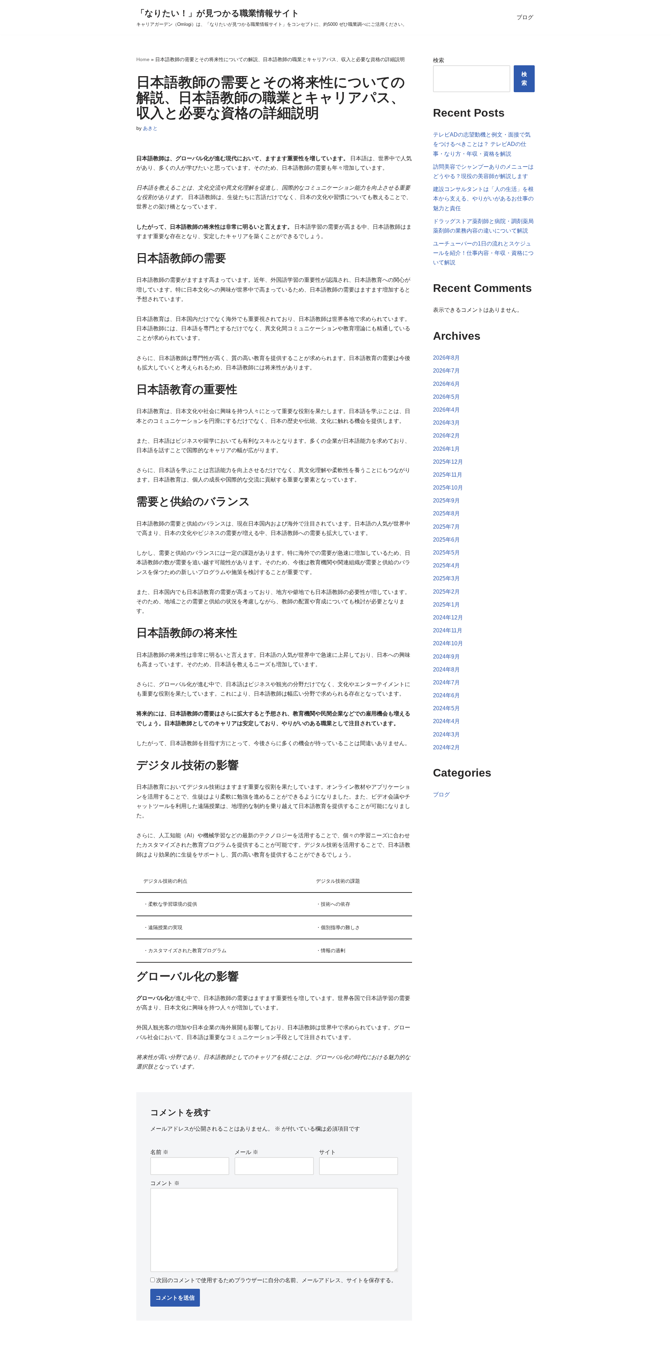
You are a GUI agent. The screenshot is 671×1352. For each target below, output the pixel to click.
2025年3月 (446, 578)
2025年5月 (446, 553)
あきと (150, 128)
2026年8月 (446, 358)
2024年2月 (446, 747)
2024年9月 (446, 657)
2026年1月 (446, 449)
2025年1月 (446, 605)
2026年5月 (446, 397)
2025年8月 (446, 513)
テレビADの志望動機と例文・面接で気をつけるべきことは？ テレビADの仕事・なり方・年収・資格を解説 (482, 144)
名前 (159, 1152)
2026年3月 (446, 423)
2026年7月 (446, 371)
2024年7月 (446, 682)
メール (246, 1152)
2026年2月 (446, 436)
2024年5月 (446, 708)
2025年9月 (446, 501)
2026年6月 (446, 384)
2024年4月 (446, 721)
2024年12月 (448, 617)
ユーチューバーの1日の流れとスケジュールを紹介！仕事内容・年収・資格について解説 (483, 253)
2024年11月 (447, 630)
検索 (438, 60)
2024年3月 (446, 734)
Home (143, 59)
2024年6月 (446, 695)
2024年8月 (446, 670)
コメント (165, 1183)
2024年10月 (448, 643)
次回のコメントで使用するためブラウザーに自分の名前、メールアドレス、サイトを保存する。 (276, 1280)
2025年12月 (448, 462)
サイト (327, 1152)
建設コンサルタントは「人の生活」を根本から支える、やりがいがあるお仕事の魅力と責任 (483, 198)
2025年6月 (446, 540)
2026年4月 (446, 410)
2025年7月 (446, 527)
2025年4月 (446, 565)
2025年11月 (447, 475)
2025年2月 (446, 592)
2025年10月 (448, 488)
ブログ (525, 17)
